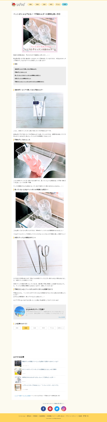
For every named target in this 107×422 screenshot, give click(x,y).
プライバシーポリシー (71, 416)
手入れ (58, 4)
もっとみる (62, 317)
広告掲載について (51, 416)
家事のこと (61, 328)
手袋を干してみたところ (21, 72)
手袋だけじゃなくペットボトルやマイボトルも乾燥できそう (29, 81)
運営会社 (29, 416)
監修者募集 (42, 416)
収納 (37, 4)
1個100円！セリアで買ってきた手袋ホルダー (26, 69)
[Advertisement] (25, 342)
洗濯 (44, 4)
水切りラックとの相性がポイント (23, 78)
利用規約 (35, 416)
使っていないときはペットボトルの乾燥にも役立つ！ (28, 75)
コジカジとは (21, 416)
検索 (65, 4)
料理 (51, 4)
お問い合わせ (60, 416)
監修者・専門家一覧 (83, 416)
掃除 (30, 4)
